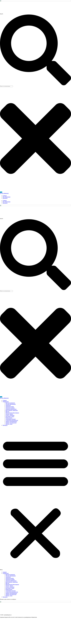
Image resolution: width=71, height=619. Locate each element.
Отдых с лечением (10, 415)
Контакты (5, 198)
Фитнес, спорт (9, 424)
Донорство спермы (10, 407)
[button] (35, 498)
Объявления (6, 401)
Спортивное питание (11, 419)
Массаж (7, 411)
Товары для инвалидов (11, 422)
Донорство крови (10, 406)
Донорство (8, 405)
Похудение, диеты (10, 416)
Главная (5, 195)
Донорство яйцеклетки (11, 409)
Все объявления (6, 196)
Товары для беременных (11, 421)
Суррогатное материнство (12, 420)
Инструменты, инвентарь (12, 410)
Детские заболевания (11, 404)
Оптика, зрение (9, 414)
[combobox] (6, 86)
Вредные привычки (10, 402)
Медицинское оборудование (12, 412)
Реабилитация (9, 417)
